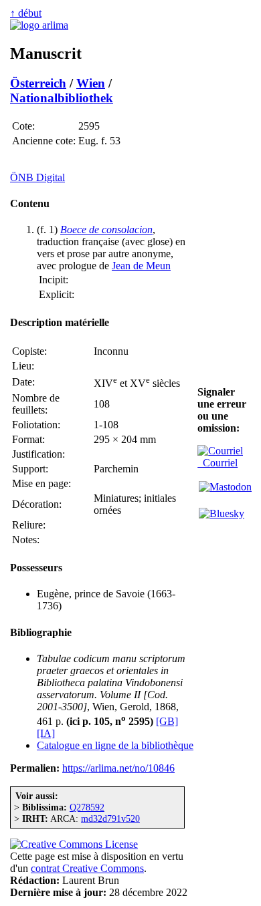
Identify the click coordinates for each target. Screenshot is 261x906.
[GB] (167, 721)
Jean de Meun (141, 265)
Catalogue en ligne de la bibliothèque (115, 745)
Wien (90, 83)
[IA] (46, 733)
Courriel (217, 462)
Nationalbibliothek (61, 98)
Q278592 (87, 807)
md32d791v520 (110, 818)
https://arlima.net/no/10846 (118, 768)
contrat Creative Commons (87, 868)
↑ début (25, 13)
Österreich (38, 83)
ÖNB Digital (37, 177)
